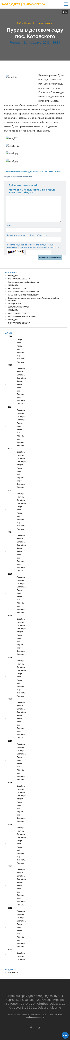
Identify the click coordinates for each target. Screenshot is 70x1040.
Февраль (21, 359)
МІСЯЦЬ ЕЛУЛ (14, 303)
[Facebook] (31, 1028)
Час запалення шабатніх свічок (22, 316)
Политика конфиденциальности (44, 1015)
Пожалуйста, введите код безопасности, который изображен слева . (33, 246)
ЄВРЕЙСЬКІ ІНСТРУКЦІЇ (18, 307)
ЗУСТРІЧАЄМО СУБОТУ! (19, 279)
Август (20, 339)
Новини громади (45, 23)
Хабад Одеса (24, 23)
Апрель (20, 352)
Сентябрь (21, 378)
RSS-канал (13, 973)
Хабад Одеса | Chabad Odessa (23, 4)
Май (19, 349)
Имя (9, 225)
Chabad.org (35, 1014)
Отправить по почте (27, 235)
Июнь (19, 346)
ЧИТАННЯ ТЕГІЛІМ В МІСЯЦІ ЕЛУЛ (23, 295)
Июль (19, 342)
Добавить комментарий (23, 185)
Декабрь (21, 368)
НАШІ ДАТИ (13, 275)
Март (19, 355)
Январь (20, 362)
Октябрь (21, 375)
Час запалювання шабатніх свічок (23, 282)
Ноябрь (20, 371)
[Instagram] (39, 1028)
